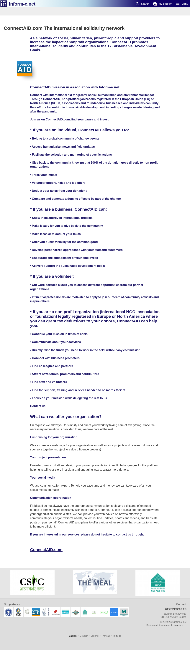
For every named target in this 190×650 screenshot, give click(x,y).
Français (106, 636)
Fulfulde (117, 636)
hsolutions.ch (179, 625)
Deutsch (84, 636)
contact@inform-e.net (175, 609)
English (73, 636)
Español (95, 636)
